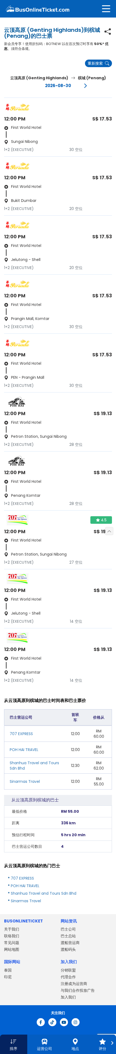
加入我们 (68, 997)
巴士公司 (68, 929)
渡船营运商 (70, 942)
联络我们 (11, 936)
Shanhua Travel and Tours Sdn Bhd (43, 893)
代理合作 (68, 977)
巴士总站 (68, 936)
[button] (13, 1044)
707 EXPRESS (21, 733)
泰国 (8, 970)
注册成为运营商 (74, 983)
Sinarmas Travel (25, 781)
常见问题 (11, 942)
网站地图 (11, 949)
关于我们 (11, 929)
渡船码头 (68, 949)
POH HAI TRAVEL (24, 749)
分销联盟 (68, 970)
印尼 (8, 977)
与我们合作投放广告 (78, 990)
